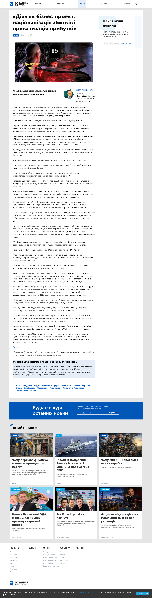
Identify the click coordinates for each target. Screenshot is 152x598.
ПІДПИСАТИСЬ (126, 43)
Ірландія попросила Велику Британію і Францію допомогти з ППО (73, 465)
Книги (62, 557)
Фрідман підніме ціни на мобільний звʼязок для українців (119, 518)
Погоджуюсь (142, 593)
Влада (19, 388)
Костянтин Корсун (84, 90)
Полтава (13, 569)
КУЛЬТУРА (104, 4)
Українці (86, 386)
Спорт (12, 566)
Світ (58, 435)
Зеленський (55, 388)
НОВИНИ (37, 4)
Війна (12, 563)
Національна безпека (26, 390)
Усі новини (14, 552)
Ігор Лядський (48, 563)
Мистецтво (64, 560)
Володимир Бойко (50, 560)
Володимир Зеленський (73, 388)
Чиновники (42, 388)
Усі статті (63, 552)
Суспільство (29, 388)
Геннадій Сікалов (49, 555)
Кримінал (60, 489)
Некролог (63, 563)
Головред (46, 552)
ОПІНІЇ (82, 4)
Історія (62, 555)
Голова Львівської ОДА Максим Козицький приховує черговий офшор (29, 520)
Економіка (14, 557)
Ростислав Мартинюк (51, 566)
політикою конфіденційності (87, 592)
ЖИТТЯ (127, 4)
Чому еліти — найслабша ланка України (119, 461)
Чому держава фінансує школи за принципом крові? (30, 463)
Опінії (16, 35)
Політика (16, 489)
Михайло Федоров (50, 386)
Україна (76, 386)
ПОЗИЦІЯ (60, 4)
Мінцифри (66, 386)
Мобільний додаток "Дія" (28, 386)
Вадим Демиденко (50, 557)
